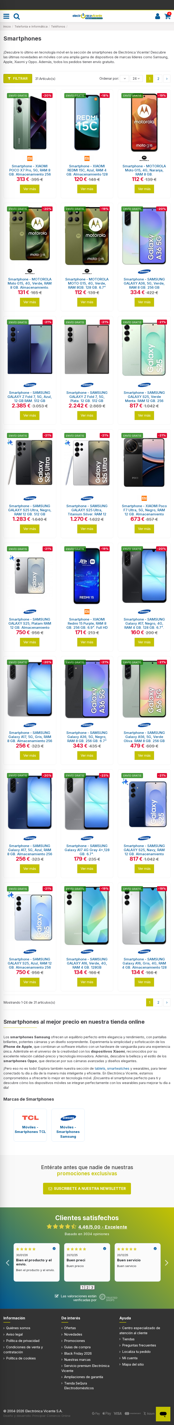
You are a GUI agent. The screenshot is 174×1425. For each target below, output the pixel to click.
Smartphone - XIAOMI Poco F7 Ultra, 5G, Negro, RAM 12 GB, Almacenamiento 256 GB (144, 512)
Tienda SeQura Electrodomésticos (79, 1385)
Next (166, 1262)
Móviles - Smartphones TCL (30, 1129)
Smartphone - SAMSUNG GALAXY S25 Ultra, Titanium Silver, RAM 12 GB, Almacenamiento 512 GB (87, 514)
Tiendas (128, 1339)
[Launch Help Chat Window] (163, 1414)
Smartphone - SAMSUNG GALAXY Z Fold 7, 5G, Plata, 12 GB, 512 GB (87, 396)
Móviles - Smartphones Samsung (68, 1132)
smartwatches (118, 1068)
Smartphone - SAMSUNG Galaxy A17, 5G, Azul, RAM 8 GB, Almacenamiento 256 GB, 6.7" (29, 852)
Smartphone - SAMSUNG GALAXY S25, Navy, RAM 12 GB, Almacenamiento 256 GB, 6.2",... (144, 852)
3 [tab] (92, 1287)
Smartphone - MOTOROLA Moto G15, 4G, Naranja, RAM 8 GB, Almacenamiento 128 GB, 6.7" (144, 174)
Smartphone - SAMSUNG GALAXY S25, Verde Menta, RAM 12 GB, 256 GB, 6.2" (144, 398)
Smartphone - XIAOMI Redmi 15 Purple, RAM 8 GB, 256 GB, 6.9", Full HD (87, 623)
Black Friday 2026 (78, 1353)
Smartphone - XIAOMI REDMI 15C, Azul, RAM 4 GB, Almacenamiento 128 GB (87, 172)
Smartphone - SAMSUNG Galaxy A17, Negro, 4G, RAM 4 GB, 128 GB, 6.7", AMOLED (144, 625)
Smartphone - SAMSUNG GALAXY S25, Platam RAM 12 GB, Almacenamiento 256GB (29, 625)
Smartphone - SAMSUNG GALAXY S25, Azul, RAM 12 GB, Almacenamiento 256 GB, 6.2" (30, 965)
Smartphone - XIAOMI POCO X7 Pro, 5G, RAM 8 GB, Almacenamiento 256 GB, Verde (30, 172)
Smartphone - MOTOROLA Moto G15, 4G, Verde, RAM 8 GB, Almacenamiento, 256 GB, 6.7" (30, 285)
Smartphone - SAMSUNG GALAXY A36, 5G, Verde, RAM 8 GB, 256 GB (144, 283)
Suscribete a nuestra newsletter (90, 1188)
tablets (100, 1068)
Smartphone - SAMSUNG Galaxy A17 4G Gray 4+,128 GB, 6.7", (87, 850)
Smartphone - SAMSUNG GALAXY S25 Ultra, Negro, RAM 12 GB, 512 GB (29, 510)
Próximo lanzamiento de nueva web (87, 4)
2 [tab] (87, 1287)
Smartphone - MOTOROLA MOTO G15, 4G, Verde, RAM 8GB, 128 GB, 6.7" (87, 283)
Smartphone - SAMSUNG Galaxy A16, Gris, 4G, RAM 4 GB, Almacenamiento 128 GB (144, 965)
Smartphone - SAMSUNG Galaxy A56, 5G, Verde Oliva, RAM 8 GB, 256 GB (144, 736)
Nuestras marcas (77, 1359)
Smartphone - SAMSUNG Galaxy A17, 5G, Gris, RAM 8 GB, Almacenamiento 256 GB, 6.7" (29, 738)
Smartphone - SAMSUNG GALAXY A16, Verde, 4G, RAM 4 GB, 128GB (87, 963)
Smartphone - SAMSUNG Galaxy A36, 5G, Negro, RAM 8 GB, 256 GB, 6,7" (87, 736)
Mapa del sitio (133, 1364)
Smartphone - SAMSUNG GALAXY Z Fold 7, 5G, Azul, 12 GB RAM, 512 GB (29, 396)
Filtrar (20, 78)
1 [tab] (82, 1287)
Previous (7, 1262)
